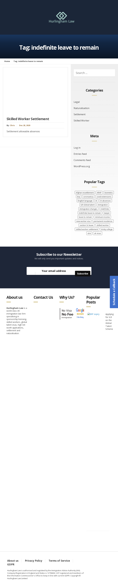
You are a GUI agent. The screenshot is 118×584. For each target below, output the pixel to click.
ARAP (99, 192)
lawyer (107, 213)
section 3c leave (86, 225)
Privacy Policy (33, 560)
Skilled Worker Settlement (28, 119)
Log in (77, 147)
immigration (103, 204)
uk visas (97, 233)
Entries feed (80, 153)
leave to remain (85, 217)
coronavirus (88, 196)
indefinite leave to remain (90, 213)
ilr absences (105, 200)
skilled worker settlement (87, 229)
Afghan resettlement (85, 192)
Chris (12, 125)
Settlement (79, 114)
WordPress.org (82, 166)
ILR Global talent (88, 204)
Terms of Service (59, 560)
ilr (96, 200)
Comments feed (82, 160)
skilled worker (103, 225)
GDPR (10, 564)
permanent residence (103, 221)
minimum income (102, 217)
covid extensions (104, 196)
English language (85, 200)
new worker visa (83, 221)
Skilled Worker (81, 120)
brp (78, 196)
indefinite (105, 209)
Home (7, 61)
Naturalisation (81, 108)
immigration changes (88, 209)
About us (12, 560)
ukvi (89, 233)
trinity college (107, 229)
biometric (109, 192)
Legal (77, 102)
